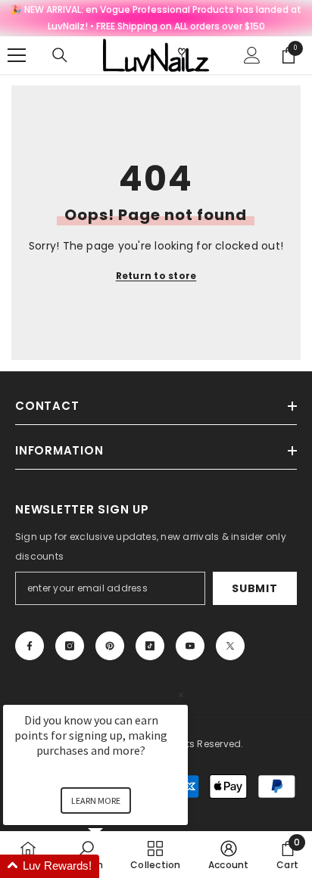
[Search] (60, 55)
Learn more (95, 800)
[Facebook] (29, 645)
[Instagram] (69, 645)
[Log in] (252, 55)
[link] (229, 854)
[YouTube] (190, 645)
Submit (254, 588)
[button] (113, 866)
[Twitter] (230, 645)
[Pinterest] (109, 645)
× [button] (181, 694)
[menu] (17, 55)
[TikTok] (150, 645)
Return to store (156, 275)
